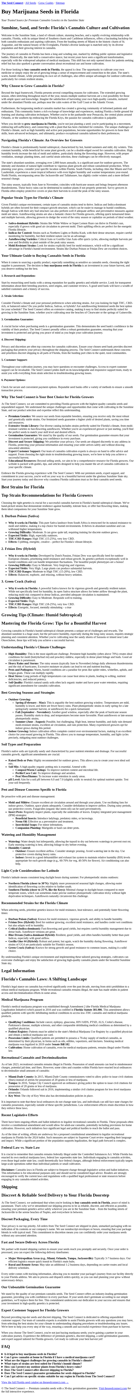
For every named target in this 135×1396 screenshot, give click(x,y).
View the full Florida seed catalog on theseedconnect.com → (35, 1382)
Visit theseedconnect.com (113, 1388)
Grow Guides (45, 2)
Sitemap (60, 2)
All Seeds (30, 2)
